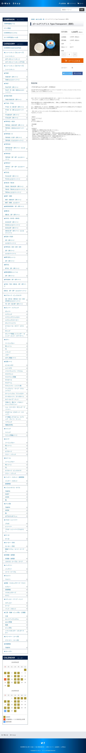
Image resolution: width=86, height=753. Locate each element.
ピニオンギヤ (9, 365)
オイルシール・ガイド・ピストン (14, 327)
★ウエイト (7, 575)
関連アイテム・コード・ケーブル (14, 550)
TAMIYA (7, 491)
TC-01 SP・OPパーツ (11, 176)
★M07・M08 (8, 196)
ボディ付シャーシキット (12, 59)
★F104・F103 (8, 236)
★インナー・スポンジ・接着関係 (14, 477)
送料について (49, 747)
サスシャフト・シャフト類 (13, 385)
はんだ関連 (8, 622)
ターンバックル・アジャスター (14, 393)
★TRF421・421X (9, 121)
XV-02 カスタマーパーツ (12, 225)
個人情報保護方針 (40, 747)
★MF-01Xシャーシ (9, 257)
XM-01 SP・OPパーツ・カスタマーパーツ (14, 232)
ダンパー (8, 311)
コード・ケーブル (10, 572)
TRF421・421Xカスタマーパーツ (14, 129)
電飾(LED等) (9, 425)
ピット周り (8, 628)
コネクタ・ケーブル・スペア (14, 561)
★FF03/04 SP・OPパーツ (12, 279)
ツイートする (67, 73)
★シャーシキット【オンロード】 (14, 52)
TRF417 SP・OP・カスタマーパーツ (15, 167)
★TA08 (6, 73)
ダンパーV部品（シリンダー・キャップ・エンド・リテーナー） (15, 335)
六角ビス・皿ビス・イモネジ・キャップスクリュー (14, 403)
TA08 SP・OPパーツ (11, 77)
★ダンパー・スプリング (11, 307)
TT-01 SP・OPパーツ (11, 117)
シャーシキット (10, 56)
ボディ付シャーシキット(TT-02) (14, 62)
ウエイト (8, 579)
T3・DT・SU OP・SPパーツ (14, 304)
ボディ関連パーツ (10, 358)
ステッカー (8, 603)
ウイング (8, 432)
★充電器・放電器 (9, 555)
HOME (33, 19)
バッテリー (8, 569)
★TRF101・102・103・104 (12, 247)
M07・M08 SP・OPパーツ (13, 199)
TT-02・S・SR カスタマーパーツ (14, 111)
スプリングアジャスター (12, 317)
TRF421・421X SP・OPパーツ (14, 125)
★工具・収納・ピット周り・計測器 (14, 612)
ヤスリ (7, 595)
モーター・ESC (10, 546)
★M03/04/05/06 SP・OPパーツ (14, 206)
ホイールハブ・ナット (12, 399)
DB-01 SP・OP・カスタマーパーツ (15, 290)
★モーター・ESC (9, 542)
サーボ (7, 539)
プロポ (7, 523)
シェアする (78, 73)
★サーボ (6, 535)
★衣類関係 (7, 644)
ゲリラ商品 (7, 28)
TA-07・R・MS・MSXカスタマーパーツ (14, 91)
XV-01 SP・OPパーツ (11, 228)
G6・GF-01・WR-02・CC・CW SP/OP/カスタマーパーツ (15, 300)
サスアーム (8, 382)
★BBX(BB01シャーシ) (11, 272)
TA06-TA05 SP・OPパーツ (13, 99)
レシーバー (8, 526)
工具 (6, 616)
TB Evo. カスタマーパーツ (13, 192)
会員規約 (57, 747)
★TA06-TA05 (8, 96)
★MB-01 (6, 211)
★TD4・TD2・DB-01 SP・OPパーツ (15, 285)
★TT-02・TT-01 (9, 103)
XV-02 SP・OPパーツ (11, 222)
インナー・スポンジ (11, 481)
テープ (7, 606)
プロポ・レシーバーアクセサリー (14, 530)
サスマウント (9, 374)
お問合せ (63, 747)
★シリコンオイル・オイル (12, 487)
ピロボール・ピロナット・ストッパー (14, 413)
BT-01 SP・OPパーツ (12, 268)
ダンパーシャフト (10, 323)
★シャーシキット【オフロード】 (14, 65)
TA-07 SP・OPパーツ (11, 87)
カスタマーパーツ (10, 243)
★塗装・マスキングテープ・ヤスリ (14, 583)
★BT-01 (6, 264)
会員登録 (63, 3)
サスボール (8, 380)
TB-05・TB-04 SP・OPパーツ (14, 186)
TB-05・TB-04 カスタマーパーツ (15, 189)
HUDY (7, 494)
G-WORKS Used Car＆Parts (12, 48)
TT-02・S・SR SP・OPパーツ (14, 107)
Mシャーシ (8, 346)
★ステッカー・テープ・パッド (13, 599)
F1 (6, 349)
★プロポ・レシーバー (10, 520)
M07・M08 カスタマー (12, 202)
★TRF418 (7, 153)
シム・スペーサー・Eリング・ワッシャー (15, 408)
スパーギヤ (8, 368)
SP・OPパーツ (9, 240)
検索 (81, 9)
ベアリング (8, 422)
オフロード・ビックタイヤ (13, 470)
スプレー (8, 586)
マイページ (72, 3)
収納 (6, 625)
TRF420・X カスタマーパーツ (14, 140)
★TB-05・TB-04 (9, 183)
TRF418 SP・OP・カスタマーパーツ (15, 158)
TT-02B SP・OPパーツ (12, 115)
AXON (7, 497)
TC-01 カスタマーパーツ (12, 179)
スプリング (8, 314)
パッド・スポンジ (10, 608)
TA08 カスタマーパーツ (12, 79)
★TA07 (6, 83)
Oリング (7, 331)
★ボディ (6, 339)
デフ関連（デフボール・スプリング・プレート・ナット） (14, 418)
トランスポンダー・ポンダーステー (14, 631)
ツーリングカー (10, 343)
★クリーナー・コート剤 (11, 636)
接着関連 (8, 483)
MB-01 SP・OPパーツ (12, 214)
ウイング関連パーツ (11, 435)
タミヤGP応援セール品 (11, 37)
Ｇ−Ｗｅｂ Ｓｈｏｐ (11, 3)
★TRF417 (7, 163)
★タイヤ (6, 439)
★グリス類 (39, 19)
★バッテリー (8, 565)
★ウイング (7, 428)
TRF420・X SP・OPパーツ (13, 137)
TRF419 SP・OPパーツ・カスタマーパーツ (15, 149)
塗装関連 (8, 589)
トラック (8, 352)
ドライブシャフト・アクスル (14, 371)
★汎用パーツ (8, 361)
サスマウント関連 (10, 377)
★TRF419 (7, 144)
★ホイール (7, 458)
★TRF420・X (8, 134)
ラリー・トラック (10, 454)
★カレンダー (8, 651)
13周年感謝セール (9, 23)
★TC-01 (6, 172)
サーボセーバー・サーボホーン (14, 396)
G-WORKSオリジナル (10, 33)
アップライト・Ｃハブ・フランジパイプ (14, 389)
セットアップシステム (12, 619)
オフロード (8, 451)
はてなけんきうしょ (11, 516)
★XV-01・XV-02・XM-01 (11, 218)
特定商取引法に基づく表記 (27, 747)
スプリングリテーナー (12, 320)
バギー (7, 355)
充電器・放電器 (10, 558)
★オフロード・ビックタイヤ (12, 295)
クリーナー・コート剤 (12, 640)
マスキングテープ (10, 592)
